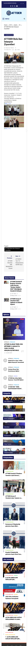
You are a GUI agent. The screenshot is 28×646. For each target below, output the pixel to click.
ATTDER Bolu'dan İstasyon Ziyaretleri (12, 249)
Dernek (16, 575)
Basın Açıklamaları (10, 634)
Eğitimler (6, 342)
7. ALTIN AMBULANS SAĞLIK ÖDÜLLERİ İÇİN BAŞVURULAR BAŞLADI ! (13, 639)
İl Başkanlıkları (9, 35)
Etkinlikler (12, 342)
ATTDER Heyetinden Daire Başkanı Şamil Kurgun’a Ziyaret (12, 3)
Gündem (15, 376)
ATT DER (14, 293)
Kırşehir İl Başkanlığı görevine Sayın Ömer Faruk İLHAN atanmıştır (13, 554)
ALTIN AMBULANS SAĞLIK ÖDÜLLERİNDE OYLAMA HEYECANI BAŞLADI (13, 619)
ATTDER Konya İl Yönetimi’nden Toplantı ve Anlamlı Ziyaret (13, 498)
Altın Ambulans (9, 575)
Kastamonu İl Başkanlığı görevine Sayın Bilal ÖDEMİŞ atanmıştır (12, 526)
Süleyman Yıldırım (9, 47)
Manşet (16, 594)
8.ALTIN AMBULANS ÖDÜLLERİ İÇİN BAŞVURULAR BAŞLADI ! (13, 579)
